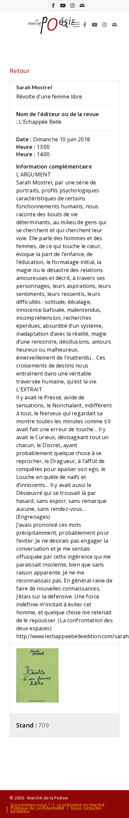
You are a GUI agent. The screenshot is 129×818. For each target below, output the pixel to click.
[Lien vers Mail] (82, 5)
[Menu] (76, 25)
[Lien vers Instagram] (72, 5)
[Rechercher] (61, 24)
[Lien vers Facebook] (53, 5)
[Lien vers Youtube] (62, 5)
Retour (20, 70)
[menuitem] (61, 24)
